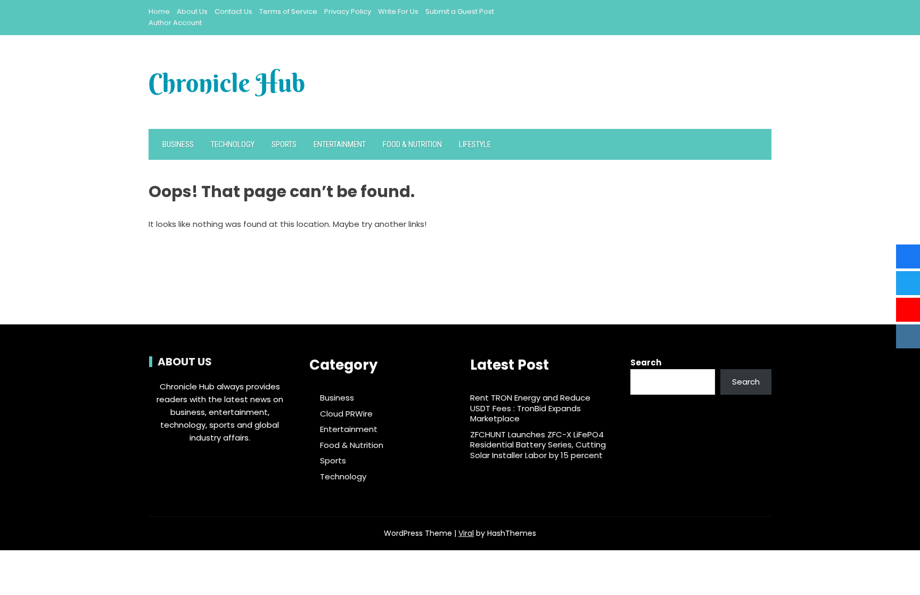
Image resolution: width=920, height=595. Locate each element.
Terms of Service (288, 11)
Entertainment (340, 144)
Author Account (175, 23)
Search (645, 362)
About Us (192, 11)
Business (178, 144)
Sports (284, 144)
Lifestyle (475, 144)
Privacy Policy (347, 11)
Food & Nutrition (412, 144)
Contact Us (233, 11)
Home (159, 11)
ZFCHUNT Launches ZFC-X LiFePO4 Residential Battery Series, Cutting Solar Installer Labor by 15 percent (538, 445)
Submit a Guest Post (459, 11)
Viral (466, 533)
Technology (232, 144)
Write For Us (398, 11)
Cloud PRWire (346, 414)
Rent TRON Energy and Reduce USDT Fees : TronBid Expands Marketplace (530, 408)
